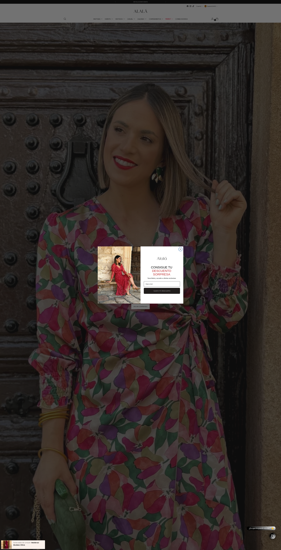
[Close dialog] (180, 249)
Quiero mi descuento (161, 291)
